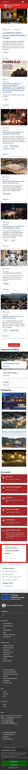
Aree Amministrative (8, 626)
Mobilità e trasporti (7, 661)
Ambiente (5, 676)
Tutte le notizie (13, 345)
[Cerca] (25, 6)
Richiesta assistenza (8, 739)
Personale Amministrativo (9, 634)
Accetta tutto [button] (14, 761)
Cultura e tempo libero (8, 647)
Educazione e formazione (9, 669)
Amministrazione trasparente (10, 747)
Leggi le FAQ (6, 736)
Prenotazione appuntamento (9, 732)
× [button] (26, 749)
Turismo (5, 658)
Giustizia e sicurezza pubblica (10, 672)
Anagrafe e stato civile (8, 645)
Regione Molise (5, 1)
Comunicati (8, 29)
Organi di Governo (7, 623)
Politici (4, 632)
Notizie (4, 691)
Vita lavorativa (6, 650)
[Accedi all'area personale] (22, 1)
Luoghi (4, 704)
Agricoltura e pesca (7, 682)
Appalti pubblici (6, 654)
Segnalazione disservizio (8, 734)
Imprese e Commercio (8, 652)
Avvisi (6, 79)
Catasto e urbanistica (8, 656)
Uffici (4, 628)
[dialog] (14, 759)
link (1, 758)
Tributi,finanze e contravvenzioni (10, 674)
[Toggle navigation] (3, 6)
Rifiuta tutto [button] (14, 765)
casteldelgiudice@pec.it (8, 722)
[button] (14, 767)
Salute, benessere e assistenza (10, 678)
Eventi (4, 706)
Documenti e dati (7, 636)
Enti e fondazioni (7, 630)
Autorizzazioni (6, 680)
